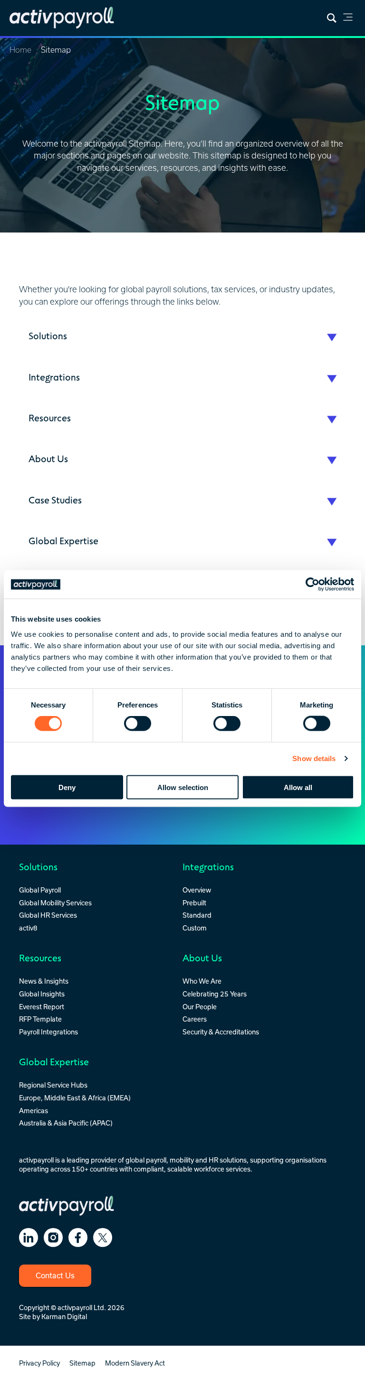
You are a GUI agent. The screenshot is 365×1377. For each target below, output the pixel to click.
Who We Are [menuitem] (201, 981)
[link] (347, 18)
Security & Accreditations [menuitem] (220, 1032)
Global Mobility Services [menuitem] (55, 903)
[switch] (137, 723)
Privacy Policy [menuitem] (39, 1363)
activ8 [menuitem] (28, 928)
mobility (182, 1160)
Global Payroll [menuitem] (40, 890)
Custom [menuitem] (194, 928)
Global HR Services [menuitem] (48, 915)
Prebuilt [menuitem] (194, 903)
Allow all (298, 787)
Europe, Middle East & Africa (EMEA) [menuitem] (75, 1098)
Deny (67, 787)
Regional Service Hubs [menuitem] (53, 1085)
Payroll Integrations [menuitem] (48, 1032)
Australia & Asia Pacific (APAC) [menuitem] (66, 1123)
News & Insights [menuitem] (43, 981)
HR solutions (228, 1160)
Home (20, 50)
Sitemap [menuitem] (82, 1363)
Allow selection (182, 787)
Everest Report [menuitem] (41, 1007)
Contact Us (55, 1275)
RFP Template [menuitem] (40, 1019)
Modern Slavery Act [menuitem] (135, 1363)
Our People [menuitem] (199, 1007)
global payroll (145, 1160)
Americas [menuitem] (33, 1111)
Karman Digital (64, 1316)
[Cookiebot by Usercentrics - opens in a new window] (312, 584)
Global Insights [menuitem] (42, 994)
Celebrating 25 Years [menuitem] (214, 994)
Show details (314, 758)
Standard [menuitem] (196, 915)
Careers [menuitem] (194, 1019)
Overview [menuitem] (196, 890)
